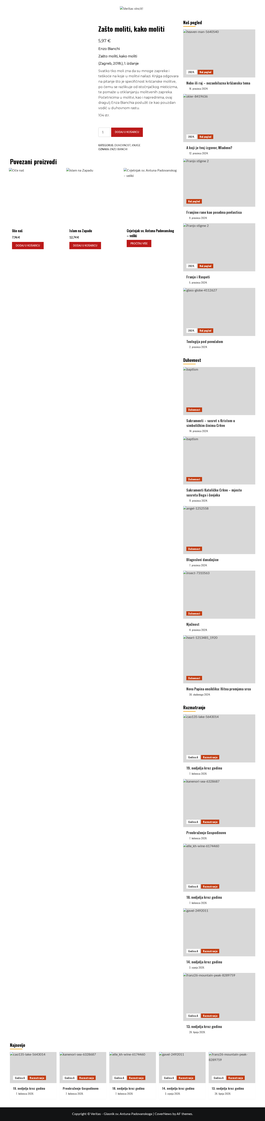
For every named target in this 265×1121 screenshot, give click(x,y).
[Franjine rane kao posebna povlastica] (219, 183)
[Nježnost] (219, 595)
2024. (191, 72)
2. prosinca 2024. (198, 347)
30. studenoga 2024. (200, 694)
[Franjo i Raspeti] (219, 247)
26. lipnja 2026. (197, 1032)
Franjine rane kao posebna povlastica (214, 212)
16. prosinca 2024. (198, 88)
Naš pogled (205, 72)
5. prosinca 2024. (198, 282)
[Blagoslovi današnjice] (219, 530)
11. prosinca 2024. (198, 500)
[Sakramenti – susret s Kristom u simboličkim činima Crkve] (219, 391)
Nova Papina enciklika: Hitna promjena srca (218, 688)
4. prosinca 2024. (198, 630)
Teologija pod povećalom (204, 341)
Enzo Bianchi (118, 149)
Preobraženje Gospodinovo (206, 832)
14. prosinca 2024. (198, 431)
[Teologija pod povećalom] (219, 312)
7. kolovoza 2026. (198, 773)
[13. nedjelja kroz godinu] (219, 997)
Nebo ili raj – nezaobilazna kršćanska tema (218, 83)
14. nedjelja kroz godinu (204, 961)
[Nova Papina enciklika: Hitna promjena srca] (219, 659)
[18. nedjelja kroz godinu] (219, 868)
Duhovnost (122, 145)
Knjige (136, 145)
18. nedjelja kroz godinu (204, 897)
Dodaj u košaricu (127, 132)
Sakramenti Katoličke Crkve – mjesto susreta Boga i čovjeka (214, 492)
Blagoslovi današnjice (202, 559)
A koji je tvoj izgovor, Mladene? (209, 147)
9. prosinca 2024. (198, 218)
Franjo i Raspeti (198, 276)
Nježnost (192, 624)
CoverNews (163, 1114)
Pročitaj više (139, 243)
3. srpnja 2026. (197, 967)
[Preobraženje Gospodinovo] (219, 803)
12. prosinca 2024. (198, 153)
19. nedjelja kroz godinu (204, 768)
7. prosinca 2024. (198, 565)
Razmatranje (210, 757)
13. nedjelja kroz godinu (204, 1026)
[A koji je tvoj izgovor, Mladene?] (219, 118)
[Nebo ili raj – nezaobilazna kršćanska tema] (219, 53)
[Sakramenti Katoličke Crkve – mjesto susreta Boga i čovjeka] (219, 460)
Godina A (193, 757)
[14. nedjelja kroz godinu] (219, 932)
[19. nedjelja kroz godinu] (219, 738)
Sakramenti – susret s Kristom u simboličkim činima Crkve (210, 423)
